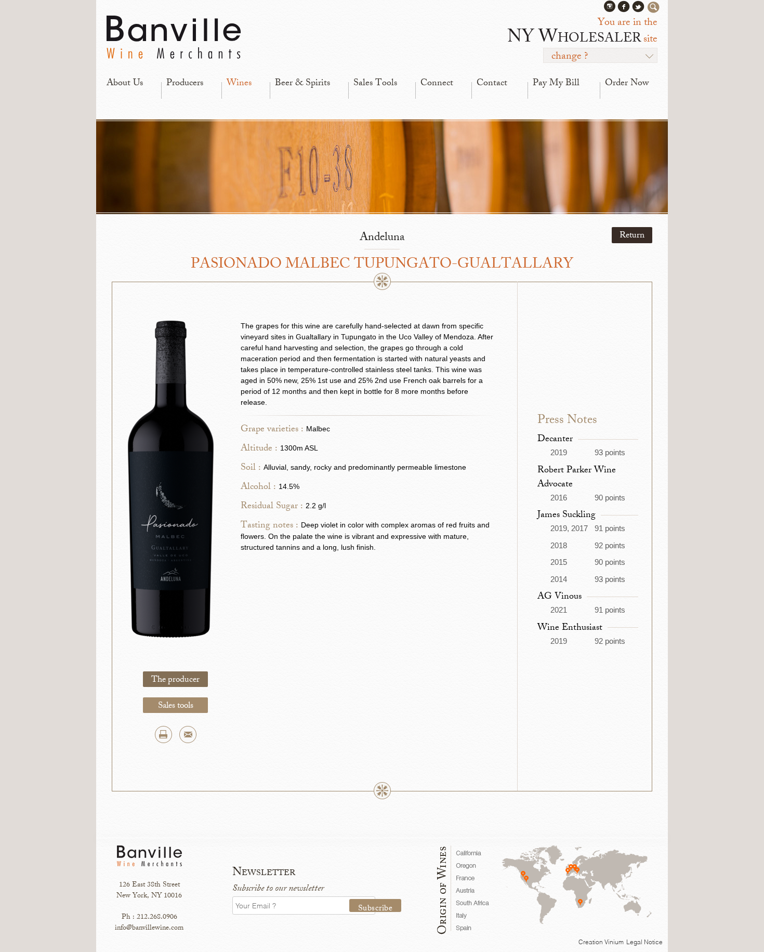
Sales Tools (375, 83)
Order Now (627, 83)
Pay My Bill (556, 83)
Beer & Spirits (302, 83)
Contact (492, 83)
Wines (239, 83)
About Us (125, 83)
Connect (436, 83)
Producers (184, 83)
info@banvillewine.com (149, 928)
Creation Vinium (601, 942)
